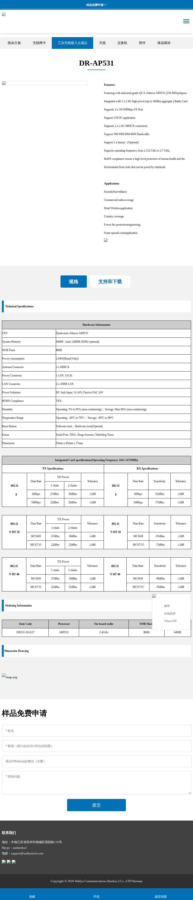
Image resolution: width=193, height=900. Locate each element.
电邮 (32, 896)
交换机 (122, 43)
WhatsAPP (170, 621)
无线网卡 (39, 43)
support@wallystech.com (27, 853)
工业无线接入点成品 (72, 43)
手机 (96, 896)
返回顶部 (161, 896)
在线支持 (170, 613)
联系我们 (9, 833)
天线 (102, 43)
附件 (142, 43)
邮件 (167, 606)
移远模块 (164, 43)
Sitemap (137, 881)
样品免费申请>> (96, 5)
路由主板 (14, 43)
